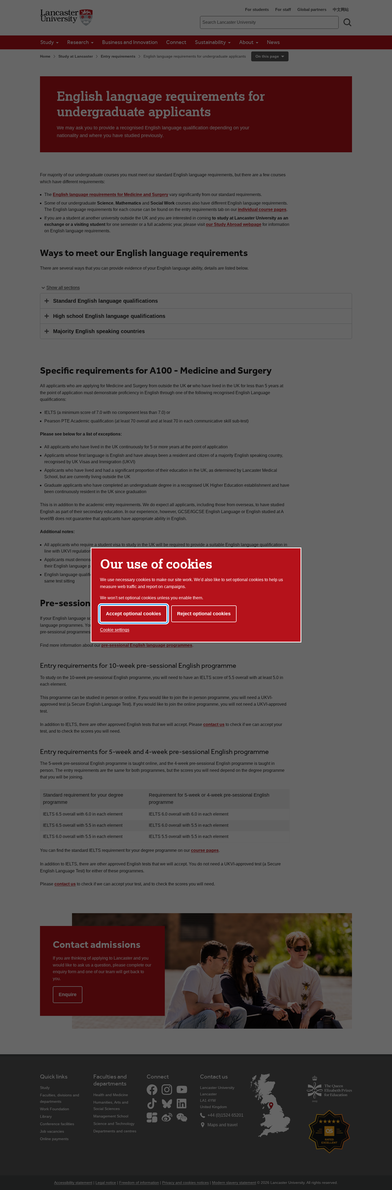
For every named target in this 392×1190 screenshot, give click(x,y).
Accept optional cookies (133, 613)
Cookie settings (114, 630)
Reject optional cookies (204, 613)
